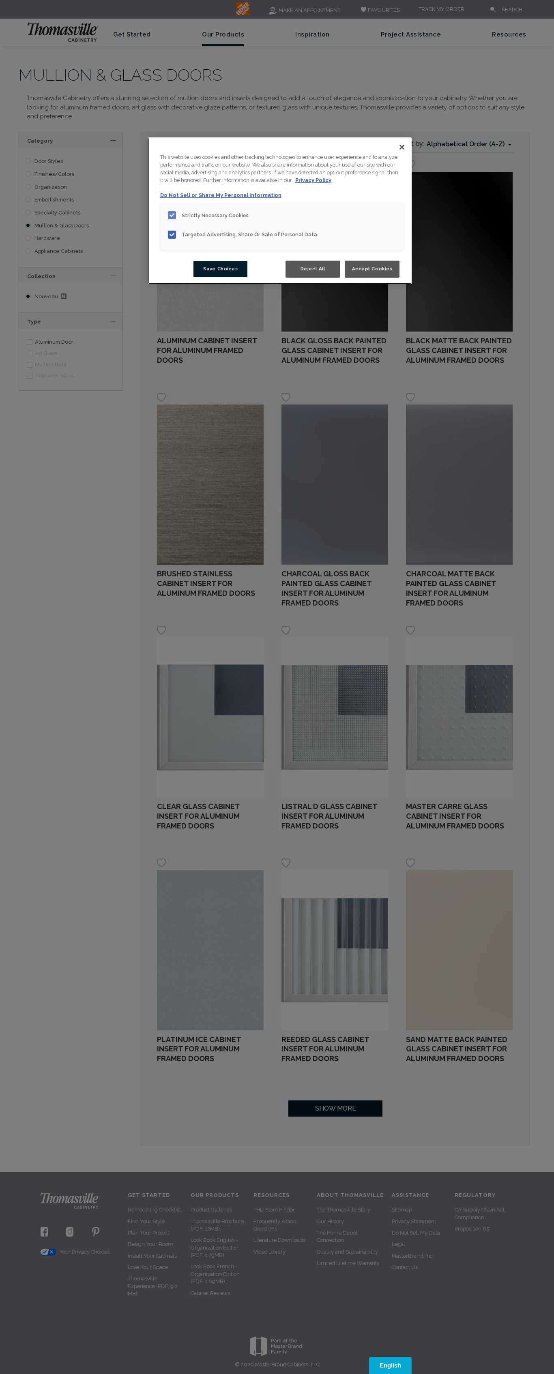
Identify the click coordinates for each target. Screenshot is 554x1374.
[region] (280, 210)
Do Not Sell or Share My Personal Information (220, 195)
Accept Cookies (372, 269)
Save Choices (220, 269)
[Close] (402, 147)
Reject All (313, 269)
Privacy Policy (313, 180)
